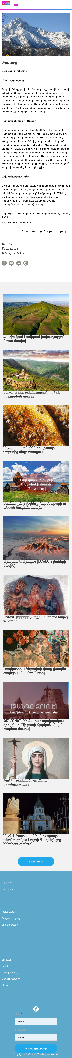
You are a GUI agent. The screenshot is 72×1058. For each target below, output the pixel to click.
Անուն (18, 1013)
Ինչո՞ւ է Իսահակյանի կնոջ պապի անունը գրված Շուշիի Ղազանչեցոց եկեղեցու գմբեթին (32, 840)
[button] (16, 4)
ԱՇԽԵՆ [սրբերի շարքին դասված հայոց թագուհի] (35, 619)
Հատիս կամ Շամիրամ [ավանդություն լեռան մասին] (34, 339)
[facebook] (36, 1009)
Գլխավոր (7, 882)
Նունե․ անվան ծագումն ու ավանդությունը (25, 782)
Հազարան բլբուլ (11, 918)
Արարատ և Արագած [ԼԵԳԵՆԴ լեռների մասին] (34, 563)
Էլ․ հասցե (21, 1029)
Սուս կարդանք (10, 924)
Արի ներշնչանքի (11, 978)
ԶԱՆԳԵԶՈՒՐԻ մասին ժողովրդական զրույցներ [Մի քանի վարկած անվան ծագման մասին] (33, 725)
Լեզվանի (7, 959)
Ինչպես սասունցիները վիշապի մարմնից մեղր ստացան (29, 450)
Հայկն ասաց (9, 911)
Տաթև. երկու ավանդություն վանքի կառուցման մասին (31, 394)
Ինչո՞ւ (5, 985)
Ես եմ (5, 966)
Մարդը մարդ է (10, 972)
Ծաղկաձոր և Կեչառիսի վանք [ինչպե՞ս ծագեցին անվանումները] (34, 671)
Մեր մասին (8, 889)
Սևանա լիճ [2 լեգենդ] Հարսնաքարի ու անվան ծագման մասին (34, 505)
